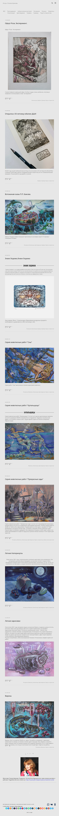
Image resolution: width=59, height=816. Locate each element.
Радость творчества (45, 13)
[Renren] (46, 808)
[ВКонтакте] (8, 808)
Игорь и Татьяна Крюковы (10, 3)
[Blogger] (34, 808)
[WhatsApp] (18, 808)
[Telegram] (12, 808)
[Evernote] (28, 808)
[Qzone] (44, 808)
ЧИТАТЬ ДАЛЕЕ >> (9, 98)
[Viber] (16, 808)
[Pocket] (42, 808)
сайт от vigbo (29, 812)
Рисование (37, 11)
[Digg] (38, 808)
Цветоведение (21, 13)
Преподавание (11, 11)
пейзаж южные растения (25, 11)
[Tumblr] (26, 808)
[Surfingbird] (51, 808)
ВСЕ (4, 11)
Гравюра (36, 13)
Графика (29, 13)
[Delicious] (36, 808)
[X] (14, 808)
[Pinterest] (22, 808)
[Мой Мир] (20, 808)
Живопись (51, 11)
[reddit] (40, 808)
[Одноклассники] (10, 808)
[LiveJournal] (32, 808)
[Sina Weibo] (49, 808)
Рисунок (44, 11)
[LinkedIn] (30, 808)
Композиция (11, 13)
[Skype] (24, 808)
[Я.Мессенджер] (6, 808)
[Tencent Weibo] (53, 808)
